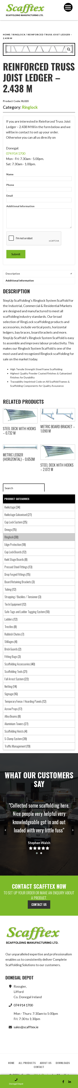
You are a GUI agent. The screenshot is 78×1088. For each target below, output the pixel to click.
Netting (8, 686)
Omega (8, 529)
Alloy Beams (11, 716)
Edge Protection (13, 544)
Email (9, 195)
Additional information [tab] (20, 280)
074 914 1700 (15, 153)
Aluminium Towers (14, 724)
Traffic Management (15, 746)
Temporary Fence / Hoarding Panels (23, 701)
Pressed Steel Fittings (16, 567)
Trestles (9, 627)
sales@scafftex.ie (26, 1027)
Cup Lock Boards (13, 552)
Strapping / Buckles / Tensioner (21, 597)
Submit (15, 254)
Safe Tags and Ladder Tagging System (25, 612)
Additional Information (20, 206)
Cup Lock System (13, 522)
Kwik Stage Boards (14, 559)
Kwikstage (10, 507)
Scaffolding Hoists (14, 731)
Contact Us (39, 904)
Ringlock (19, 34)
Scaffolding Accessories (17, 664)
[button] (68, 49)
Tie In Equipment (13, 604)
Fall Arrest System (14, 679)
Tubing (8, 589)
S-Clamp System (13, 739)
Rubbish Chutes (13, 634)
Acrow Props (11, 709)
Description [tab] (13, 273)
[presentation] (5, 830)
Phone (10, 184)
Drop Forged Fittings (15, 574)
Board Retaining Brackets (18, 582)
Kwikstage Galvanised (16, 514)
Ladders (9, 619)
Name (9, 174)
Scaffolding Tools (14, 671)
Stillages (9, 641)
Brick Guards (11, 649)
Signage (9, 694)
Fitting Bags (11, 656)
